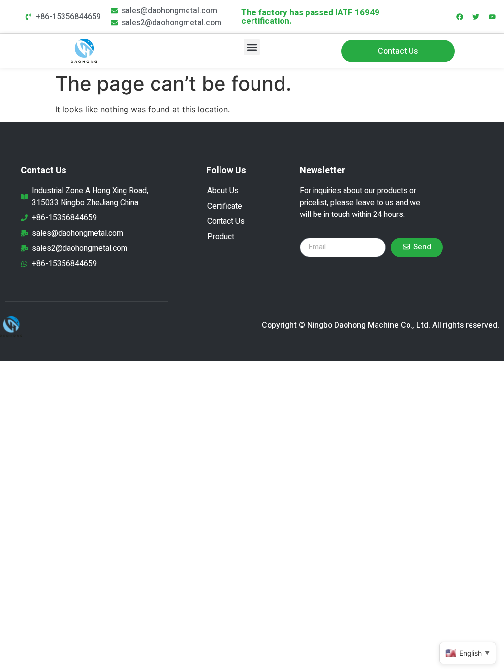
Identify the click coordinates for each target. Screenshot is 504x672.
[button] (252, 47)
